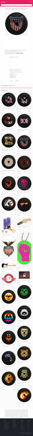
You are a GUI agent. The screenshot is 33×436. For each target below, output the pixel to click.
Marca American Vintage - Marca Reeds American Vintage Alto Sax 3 (7, 235)
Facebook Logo (6, 426)
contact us (6, 51)
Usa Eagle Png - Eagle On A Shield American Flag (8, 259)
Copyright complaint (19, 53)
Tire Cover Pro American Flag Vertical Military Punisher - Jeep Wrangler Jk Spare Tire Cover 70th (23, 192)
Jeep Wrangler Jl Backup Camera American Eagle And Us (8, 212)
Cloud (28, 422)
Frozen (22, 422)
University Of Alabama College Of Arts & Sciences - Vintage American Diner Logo (7, 285)
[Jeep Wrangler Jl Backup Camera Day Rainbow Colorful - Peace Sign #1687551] (8, 317)
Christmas (14, 422)
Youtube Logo (6, 425)
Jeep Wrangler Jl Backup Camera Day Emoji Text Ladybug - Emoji (8, 346)
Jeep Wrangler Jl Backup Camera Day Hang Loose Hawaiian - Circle (8, 192)
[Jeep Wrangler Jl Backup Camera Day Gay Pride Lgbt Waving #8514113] (24, 204)
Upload (31, 1)
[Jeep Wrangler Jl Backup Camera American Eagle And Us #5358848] (8, 203)
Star (28, 426)
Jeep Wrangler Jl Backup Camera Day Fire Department (23, 171)
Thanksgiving (15, 425)
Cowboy (22, 427)
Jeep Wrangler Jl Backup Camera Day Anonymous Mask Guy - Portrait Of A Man (23, 341)
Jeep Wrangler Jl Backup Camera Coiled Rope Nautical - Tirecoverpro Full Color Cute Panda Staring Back (8, 171)
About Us (20, 433)
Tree (28, 427)
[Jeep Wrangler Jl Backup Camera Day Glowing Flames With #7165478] (24, 395)
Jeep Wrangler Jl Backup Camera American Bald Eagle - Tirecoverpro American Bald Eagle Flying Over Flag (24, 109)
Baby (22, 425)
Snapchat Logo (6, 427)
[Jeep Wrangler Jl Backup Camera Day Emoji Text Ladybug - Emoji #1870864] (8, 337)
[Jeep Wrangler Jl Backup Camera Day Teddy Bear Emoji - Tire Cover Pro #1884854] (24, 353)
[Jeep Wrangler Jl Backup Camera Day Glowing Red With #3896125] (8, 378)
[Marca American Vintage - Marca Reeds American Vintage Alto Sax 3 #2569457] (8, 225)
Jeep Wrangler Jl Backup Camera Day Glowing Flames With (24, 404)
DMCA (27, 433)
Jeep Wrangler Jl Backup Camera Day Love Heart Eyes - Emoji (8, 305)
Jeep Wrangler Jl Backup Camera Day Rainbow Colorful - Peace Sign (8, 326)
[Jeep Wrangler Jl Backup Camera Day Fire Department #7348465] (24, 162)
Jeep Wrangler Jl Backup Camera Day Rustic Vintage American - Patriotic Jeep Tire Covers (8, 108)
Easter (14, 427)
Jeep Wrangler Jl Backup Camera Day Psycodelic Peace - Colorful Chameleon (7, 367)
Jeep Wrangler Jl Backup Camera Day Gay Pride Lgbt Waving (24, 213)
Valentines (14, 426)
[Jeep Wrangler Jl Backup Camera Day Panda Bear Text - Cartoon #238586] (24, 312)
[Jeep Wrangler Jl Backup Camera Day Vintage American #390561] (24, 142)
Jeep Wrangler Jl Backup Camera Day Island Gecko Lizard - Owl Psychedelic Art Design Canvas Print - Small (23, 383)
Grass (28, 425)
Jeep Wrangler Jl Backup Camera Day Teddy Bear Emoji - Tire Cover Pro (23, 362)
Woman (22, 426)
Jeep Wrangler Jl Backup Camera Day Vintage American (23, 151)
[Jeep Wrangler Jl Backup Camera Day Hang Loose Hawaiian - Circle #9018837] (8, 183)
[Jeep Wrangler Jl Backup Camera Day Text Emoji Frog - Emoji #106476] (24, 291)
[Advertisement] (16, 42)
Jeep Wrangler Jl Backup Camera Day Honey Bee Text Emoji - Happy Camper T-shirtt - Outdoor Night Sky (8, 150)
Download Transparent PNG (10, 53)
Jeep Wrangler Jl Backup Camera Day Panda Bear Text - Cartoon (23, 321)
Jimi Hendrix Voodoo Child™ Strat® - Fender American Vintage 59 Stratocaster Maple (8, 269)
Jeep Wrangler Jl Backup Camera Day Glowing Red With (8, 387)
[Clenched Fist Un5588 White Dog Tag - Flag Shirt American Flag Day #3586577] (24, 249)
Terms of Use (30, 433)
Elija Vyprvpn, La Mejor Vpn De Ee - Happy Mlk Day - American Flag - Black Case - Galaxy (24, 280)
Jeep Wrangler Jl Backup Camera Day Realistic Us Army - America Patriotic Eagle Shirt (8, 129)
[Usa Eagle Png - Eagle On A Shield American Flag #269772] (8, 248)
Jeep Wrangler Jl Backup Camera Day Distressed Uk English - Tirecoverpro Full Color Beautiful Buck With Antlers (24, 130)
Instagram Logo (6, 422)
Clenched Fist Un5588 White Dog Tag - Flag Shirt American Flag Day (23, 267)
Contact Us (23, 433)
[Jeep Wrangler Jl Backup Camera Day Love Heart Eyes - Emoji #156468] (8, 296)
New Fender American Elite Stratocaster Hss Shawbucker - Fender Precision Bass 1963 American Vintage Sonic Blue (23, 227)
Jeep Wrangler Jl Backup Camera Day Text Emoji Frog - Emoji (23, 300)
